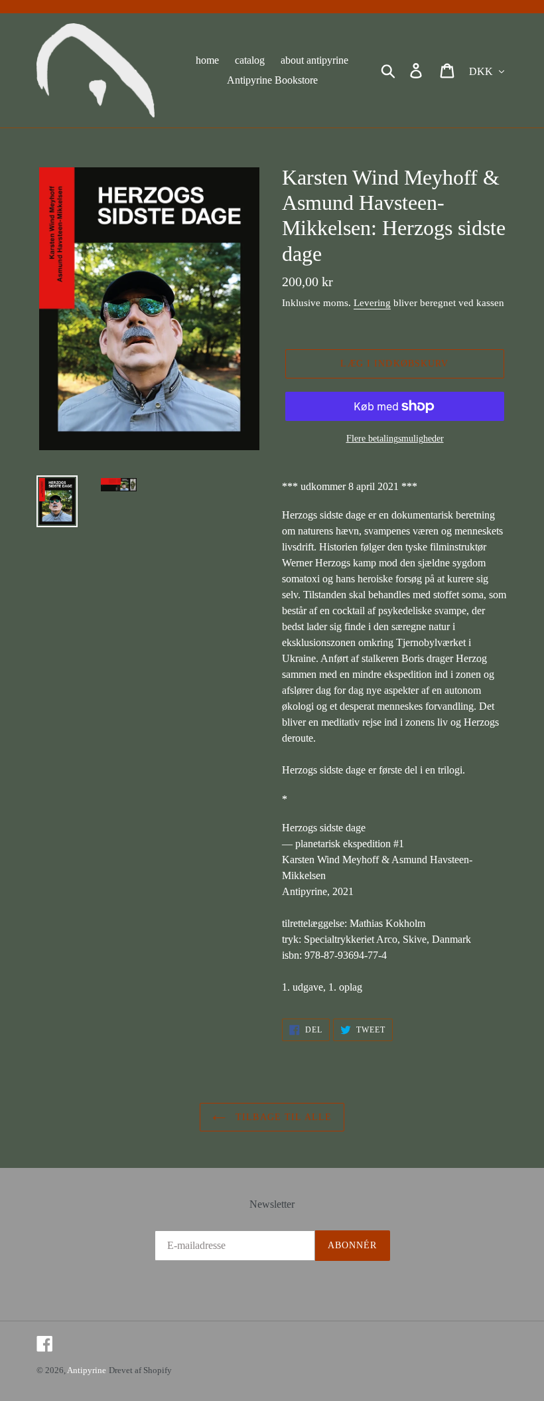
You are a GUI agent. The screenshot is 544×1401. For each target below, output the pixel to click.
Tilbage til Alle (282, 1117)
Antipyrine (86, 1370)
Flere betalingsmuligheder (395, 439)
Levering (372, 302)
